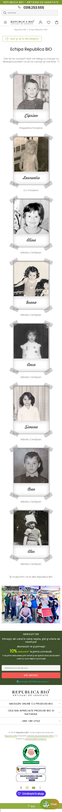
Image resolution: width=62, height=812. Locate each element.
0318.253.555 (33, 7)
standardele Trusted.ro (35, 738)
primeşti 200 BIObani (34, 681)
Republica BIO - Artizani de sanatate (31, 2)
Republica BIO (22, 22)
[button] (49, 804)
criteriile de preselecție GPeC (40, 735)
